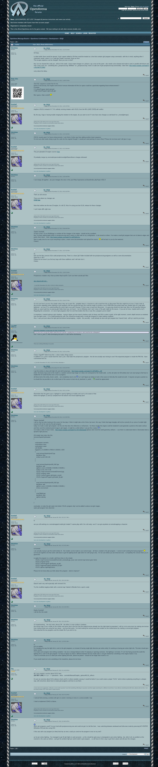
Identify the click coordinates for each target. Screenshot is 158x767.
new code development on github (42, 128)
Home (67, 33)
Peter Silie (14, 79)
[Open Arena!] (12, 128)
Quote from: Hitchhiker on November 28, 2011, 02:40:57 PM (49, 330)
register (146, 6)
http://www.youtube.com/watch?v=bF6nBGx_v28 (87, 371)
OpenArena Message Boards (19, 38)
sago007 (14, 326)
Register (92, 33)
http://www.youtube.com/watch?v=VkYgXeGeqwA (70, 430)
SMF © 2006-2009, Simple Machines (86, 763)
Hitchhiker (14, 48)
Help (72, 33)
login (141, 6)
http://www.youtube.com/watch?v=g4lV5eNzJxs (65, 237)
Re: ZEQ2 (47, 48)
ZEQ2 (61, 38)
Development (53, 38)
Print (146, 42)
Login (85, 33)
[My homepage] (12, 346)
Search (79, 33)
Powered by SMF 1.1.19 (70, 763)
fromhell (14, 104)
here (58, 152)
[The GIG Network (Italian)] (12, 679)
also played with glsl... (41, 281)
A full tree (37, 200)
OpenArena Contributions (39, 38)
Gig (12, 668)
